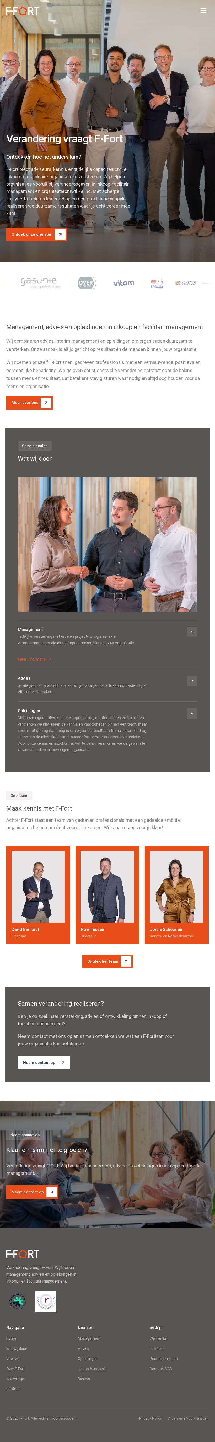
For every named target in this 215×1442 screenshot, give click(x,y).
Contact (12, 1389)
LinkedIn (156, 1349)
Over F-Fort (15, 1369)
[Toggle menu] (203, 10)
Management (89, 1338)
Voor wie (13, 1359)
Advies (83, 1349)
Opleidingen (88, 1359)
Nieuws (84, 1379)
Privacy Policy (150, 1418)
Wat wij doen (16, 1349)
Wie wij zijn (15, 1379)
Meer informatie (32, 659)
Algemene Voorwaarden (188, 1418)
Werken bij (158, 1338)
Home (11, 1338)
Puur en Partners (164, 1359)
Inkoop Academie (92, 1369)
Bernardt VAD (161, 1369)
